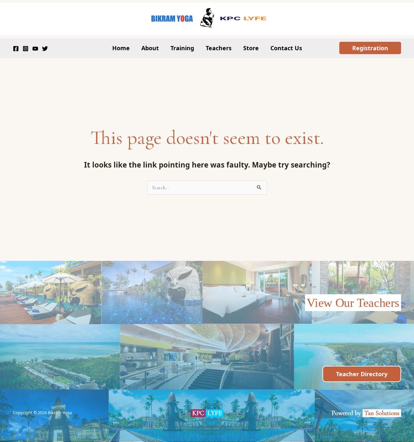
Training (182, 48)
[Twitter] (45, 49)
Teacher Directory (361, 374)
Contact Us (286, 48)
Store (251, 48)
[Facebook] (16, 49)
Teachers (219, 48)
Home (121, 48)
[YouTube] (35, 49)
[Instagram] (25, 49)
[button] (370, 48)
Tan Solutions (382, 413)
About (150, 48)
